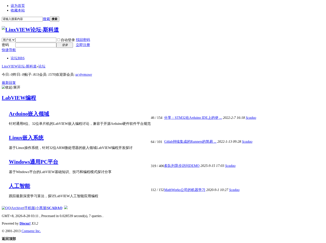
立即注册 (83, 45)
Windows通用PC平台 (33, 162)
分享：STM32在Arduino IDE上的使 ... (193, 118)
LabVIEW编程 (19, 98)
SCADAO (54, 208)
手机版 (29, 208)
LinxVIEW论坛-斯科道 (19, 66)
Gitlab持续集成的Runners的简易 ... (190, 141)
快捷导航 (9, 50)
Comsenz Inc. (31, 231)
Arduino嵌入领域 (29, 114)
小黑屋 (41, 208)
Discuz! (25, 223)
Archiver (17, 208)
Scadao (251, 118)
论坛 (18, 58)
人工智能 (19, 186)
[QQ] (6, 208)
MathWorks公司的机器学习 (184, 190)
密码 (5, 45)
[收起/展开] (11, 87)
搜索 (46, 19)
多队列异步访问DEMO (182, 166)
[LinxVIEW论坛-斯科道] (30, 30)
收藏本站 (18, 10)
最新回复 (9, 83)
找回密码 (83, 40)
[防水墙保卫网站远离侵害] (66, 208)
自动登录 (68, 40)
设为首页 (18, 6)
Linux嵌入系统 (26, 138)
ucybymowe (83, 74)
